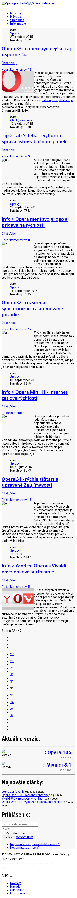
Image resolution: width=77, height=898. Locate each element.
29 (12, 668)
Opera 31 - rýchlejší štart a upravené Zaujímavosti (30, 482)
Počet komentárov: (16, 69)
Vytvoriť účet (24, 837)
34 (12, 702)
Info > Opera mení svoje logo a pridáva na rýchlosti (35, 222)
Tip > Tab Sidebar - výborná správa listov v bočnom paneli (34, 138)
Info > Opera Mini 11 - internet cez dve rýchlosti (35, 395)
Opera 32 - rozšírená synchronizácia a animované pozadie (32, 308)
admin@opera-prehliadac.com (23, 867)
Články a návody (21, 120)
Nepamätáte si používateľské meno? (35, 844)
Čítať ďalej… (9, 63)
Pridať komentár (13, 412)
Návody (15, 16)
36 (12, 715)
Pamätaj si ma (15, 833)
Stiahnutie (17, 20)
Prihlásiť (8, 837)
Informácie (18, 23)
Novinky (15, 13)
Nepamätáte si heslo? (25, 847)
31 (12, 681)
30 (12, 674)
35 (12, 709)
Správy (15, 33)
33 (12, 695)
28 (12, 661)
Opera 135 (59, 752)
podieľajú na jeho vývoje (57, 100)
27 (12, 654)
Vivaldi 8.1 (59, 765)
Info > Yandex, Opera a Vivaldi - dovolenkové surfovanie (35, 569)
